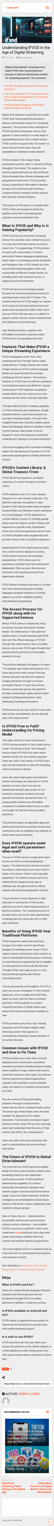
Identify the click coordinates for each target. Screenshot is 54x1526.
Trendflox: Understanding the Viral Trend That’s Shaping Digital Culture (24, 1465)
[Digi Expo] (11, 10)
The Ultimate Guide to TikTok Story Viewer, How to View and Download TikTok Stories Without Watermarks (26, 97)
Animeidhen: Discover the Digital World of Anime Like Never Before (41, 1488)
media (18, 1232)
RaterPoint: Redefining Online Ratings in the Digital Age (13, 1488)
